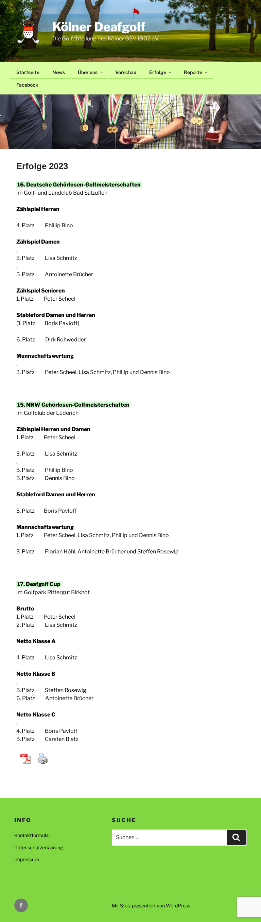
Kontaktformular (32, 835)
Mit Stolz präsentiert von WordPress (151, 905)
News (58, 72)
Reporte (193, 72)
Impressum (26, 859)
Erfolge (157, 72)
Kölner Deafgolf (98, 26)
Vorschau (125, 72)
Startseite (27, 72)
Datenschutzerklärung (38, 847)
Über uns (88, 72)
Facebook (27, 85)
